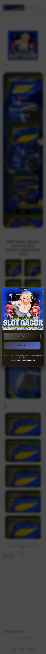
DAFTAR (22, 345)
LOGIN (22, 336)
